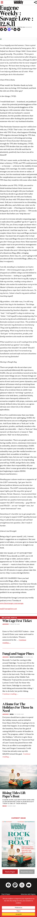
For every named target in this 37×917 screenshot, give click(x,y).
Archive (3, 27)
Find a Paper (10, 871)
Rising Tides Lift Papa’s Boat (14, 794)
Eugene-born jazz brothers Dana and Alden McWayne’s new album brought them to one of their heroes (18, 801)
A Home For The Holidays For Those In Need (17, 707)
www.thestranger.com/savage (11, 603)
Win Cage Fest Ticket (17, 620)
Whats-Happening (16, 657)
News (12, 714)
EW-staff (12, 27)
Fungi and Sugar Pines (18, 653)
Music (4, 806)
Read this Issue (27, 871)
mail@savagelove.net (8, 608)
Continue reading (10, 694)
